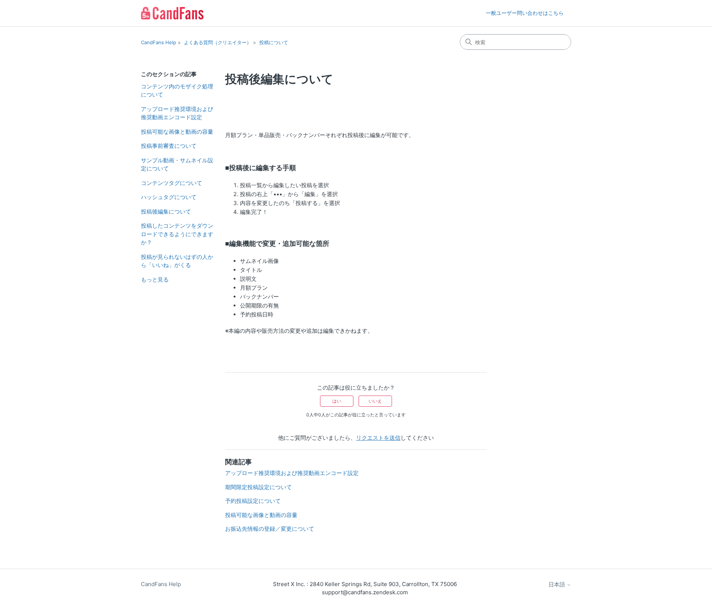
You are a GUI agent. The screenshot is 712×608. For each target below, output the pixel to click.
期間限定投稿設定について (258, 487)
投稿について (273, 42)
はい (336, 401)
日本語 (557, 584)
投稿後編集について (166, 211)
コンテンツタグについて (171, 182)
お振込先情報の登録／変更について (269, 528)
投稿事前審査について (169, 145)
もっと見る (155, 279)
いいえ (375, 401)
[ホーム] (172, 13)
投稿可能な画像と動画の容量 (177, 131)
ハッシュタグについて (169, 197)
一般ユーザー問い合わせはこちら (525, 13)
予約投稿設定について (253, 500)
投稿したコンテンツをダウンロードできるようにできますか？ (177, 234)
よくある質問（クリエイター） (217, 42)
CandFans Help (158, 42)
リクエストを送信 (378, 437)
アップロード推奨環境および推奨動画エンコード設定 (177, 113)
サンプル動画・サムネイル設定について (177, 164)
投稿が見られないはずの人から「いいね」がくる (177, 261)
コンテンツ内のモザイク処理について (177, 90)
